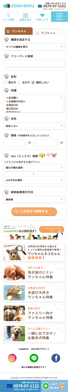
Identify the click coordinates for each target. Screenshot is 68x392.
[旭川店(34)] (33, 109)
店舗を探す (25, 19)
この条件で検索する (34, 211)
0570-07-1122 (54, 6)
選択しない (42, 82)
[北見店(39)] (33, 105)
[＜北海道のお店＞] (33, 101)
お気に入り (42, 19)
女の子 (26, 82)
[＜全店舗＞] (33, 98)
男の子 (12, 82)
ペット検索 (8, 19)
